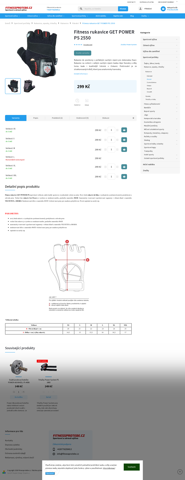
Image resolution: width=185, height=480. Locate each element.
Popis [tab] (35, 118)
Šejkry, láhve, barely (152, 63)
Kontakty (131, 2)
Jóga (146, 115)
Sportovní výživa (150, 39)
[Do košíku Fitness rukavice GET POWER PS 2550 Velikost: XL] (124, 166)
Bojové (149, 89)
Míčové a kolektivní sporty (154, 129)
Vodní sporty (149, 154)
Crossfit (149, 92)
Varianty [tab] (16, 118)
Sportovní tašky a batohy (153, 144)
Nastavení (50, 473)
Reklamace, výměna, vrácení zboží (19, 457)
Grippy (149, 85)
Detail (48, 397)
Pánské (149, 79)
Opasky (148, 96)
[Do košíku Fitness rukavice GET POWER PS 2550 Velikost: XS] (124, 129)
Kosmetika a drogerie (152, 122)
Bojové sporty (149, 111)
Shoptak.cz (26, 473)
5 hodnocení (87, 45)
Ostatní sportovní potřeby (154, 158)
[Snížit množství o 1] (105, 130)
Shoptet (14, 473)
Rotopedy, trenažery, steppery (156, 133)
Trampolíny (148, 151)
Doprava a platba (147, 2)
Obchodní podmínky (166, 2)
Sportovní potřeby (150, 57)
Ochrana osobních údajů (15, 453)
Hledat (123, 9)
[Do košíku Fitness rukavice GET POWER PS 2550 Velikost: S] (124, 139)
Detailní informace (81, 74)
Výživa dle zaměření (151, 51)
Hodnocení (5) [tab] (82, 118)
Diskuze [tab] (105, 118)
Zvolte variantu (82, 53)
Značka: (129, 44)
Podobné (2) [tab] (57, 118)
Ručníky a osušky (150, 136)
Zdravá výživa (148, 45)
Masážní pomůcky (151, 126)
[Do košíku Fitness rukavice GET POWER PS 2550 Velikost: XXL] (124, 176)
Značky (146, 170)
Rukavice (148, 71)
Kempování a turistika (152, 118)
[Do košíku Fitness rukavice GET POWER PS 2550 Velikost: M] (124, 149)
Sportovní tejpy (150, 147)
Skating (147, 140)
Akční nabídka (149, 164)
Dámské (149, 76)
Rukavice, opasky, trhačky (154, 67)
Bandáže (147, 107)
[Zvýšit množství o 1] (117, 130)
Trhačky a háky (150, 99)
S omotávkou (151, 82)
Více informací (109, 468)
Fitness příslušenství (152, 104)
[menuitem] (14, 16)
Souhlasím (132, 467)
